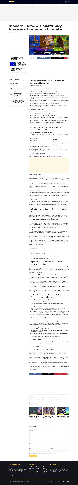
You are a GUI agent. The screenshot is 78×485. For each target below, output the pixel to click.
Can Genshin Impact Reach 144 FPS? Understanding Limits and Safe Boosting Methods (19, 101)
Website (51, 448)
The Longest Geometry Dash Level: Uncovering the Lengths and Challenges (18, 69)
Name (30, 443)
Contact (60, 1)
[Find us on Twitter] (65, 5)
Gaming (54, 1)
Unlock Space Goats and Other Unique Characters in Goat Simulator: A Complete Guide (18, 88)
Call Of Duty (31, 469)
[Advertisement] (39, 13)
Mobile (26, 4)
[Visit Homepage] (11, 2)
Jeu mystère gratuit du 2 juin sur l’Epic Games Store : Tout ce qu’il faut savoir (63, 418)
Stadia (44, 468)
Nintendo (37, 472)
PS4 (43, 466)
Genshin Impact (20, 4)
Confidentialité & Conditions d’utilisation (59, 481)
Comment (31, 430)
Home (9, 22)
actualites (31, 466)
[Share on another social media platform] (68, 58)
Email (30, 448)
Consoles (14, 4)
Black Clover (31, 468)
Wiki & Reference (31, 4)
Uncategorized (45, 469)
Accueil (50, 1)
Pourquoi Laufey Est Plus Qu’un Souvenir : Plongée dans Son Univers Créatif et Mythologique (60, 147)
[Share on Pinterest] (65, 58)
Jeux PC (37, 468)
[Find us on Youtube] (12, 475)
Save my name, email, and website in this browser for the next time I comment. (43, 453)
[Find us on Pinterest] (67, 5)
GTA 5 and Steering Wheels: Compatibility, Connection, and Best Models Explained (15, 81)
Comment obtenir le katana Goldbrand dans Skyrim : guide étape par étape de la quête (61, 143)
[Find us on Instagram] (14, 475)
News (10, 4)
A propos (50, 481)
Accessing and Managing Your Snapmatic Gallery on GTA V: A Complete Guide (17, 58)
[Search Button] (68, 2)
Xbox (44, 472)
